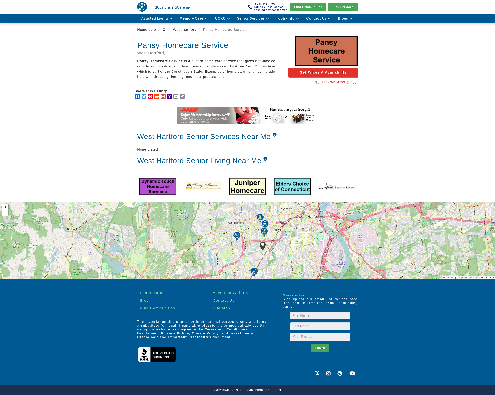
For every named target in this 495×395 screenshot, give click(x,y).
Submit (320, 348)
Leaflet (449, 277)
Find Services (343, 7)
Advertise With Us (230, 293)
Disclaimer (147, 333)
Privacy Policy (175, 333)
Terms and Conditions (226, 329)
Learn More (151, 293)
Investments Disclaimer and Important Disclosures (195, 335)
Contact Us (224, 300)
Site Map (221, 308)
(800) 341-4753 (332, 82)
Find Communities (308, 7)
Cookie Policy (205, 333)
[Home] (163, 7)
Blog (144, 300)
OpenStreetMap (469, 277)
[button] (263, 246)
